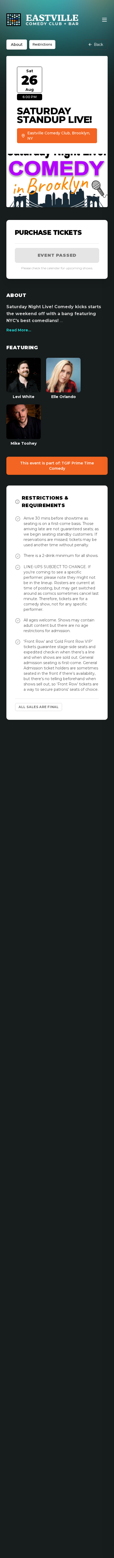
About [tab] (17, 44)
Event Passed (57, 255)
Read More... (18, 330)
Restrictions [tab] (42, 44)
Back (98, 44)
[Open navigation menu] (104, 19)
